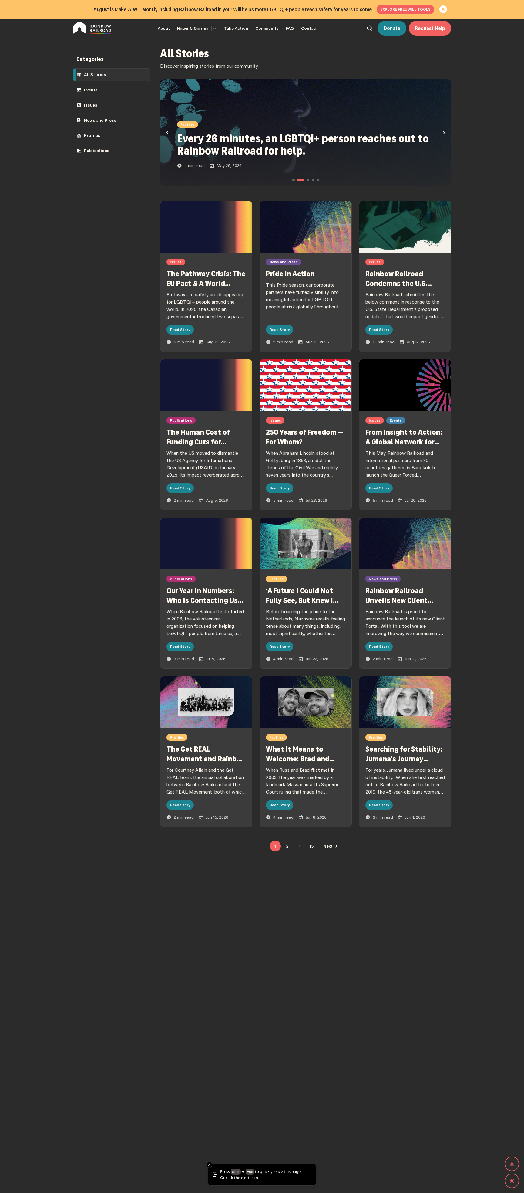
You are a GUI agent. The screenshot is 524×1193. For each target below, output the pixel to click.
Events (91, 90)
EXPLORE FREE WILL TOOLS (405, 9)
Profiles (92, 135)
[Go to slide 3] (308, 180)
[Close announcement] (443, 9)
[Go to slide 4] (313, 180)
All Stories (95, 74)
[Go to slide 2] (300, 180)
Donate (392, 28)
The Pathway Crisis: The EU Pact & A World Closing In (205, 283)
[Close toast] (209, 1165)
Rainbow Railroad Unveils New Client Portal (396, 600)
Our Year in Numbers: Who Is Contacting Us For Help (202, 600)
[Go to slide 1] (293, 180)
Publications (96, 150)
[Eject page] (512, 1164)
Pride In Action (290, 274)
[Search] (369, 28)
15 (312, 846)
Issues (90, 105)
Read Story (180, 329)
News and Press (100, 120)
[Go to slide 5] (318, 180)
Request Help (430, 28)
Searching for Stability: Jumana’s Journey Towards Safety (403, 759)
